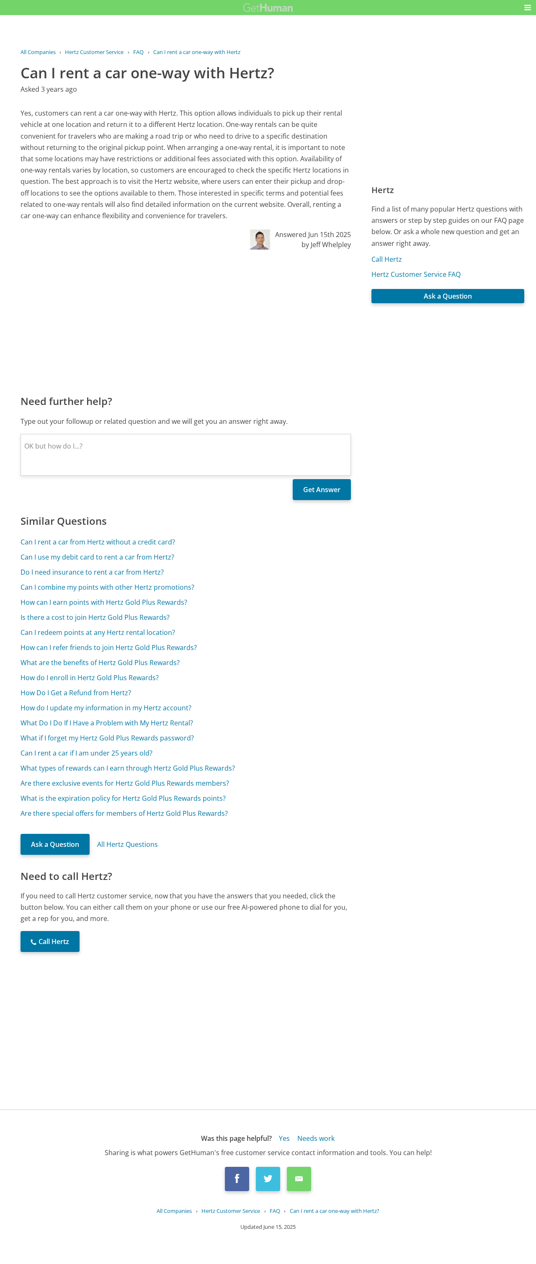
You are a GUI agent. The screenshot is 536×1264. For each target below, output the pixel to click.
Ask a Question (55, 844)
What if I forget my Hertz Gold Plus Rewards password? (107, 738)
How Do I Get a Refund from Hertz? (76, 692)
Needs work (316, 1138)
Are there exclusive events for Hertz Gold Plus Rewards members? (125, 783)
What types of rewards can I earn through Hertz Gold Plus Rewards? (128, 768)
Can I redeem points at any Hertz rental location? (98, 632)
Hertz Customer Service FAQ (416, 274)
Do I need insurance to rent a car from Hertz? (92, 572)
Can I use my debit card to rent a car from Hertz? (97, 557)
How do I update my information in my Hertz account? (106, 707)
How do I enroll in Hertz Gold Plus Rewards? (90, 677)
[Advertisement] (186, 321)
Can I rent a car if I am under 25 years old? (86, 753)
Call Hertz (386, 259)
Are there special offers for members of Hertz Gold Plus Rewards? (124, 813)
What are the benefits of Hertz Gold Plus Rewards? (100, 662)
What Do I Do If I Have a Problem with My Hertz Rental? (107, 722)
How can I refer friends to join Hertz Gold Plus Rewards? (109, 647)
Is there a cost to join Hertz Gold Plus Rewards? (95, 617)
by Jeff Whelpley (326, 244)
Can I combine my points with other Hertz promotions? (107, 587)
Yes (284, 1138)
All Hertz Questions (127, 844)
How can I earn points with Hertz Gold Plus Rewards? (104, 602)
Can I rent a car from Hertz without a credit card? (98, 542)
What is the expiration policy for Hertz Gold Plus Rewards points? (123, 798)
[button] (527, 7)
